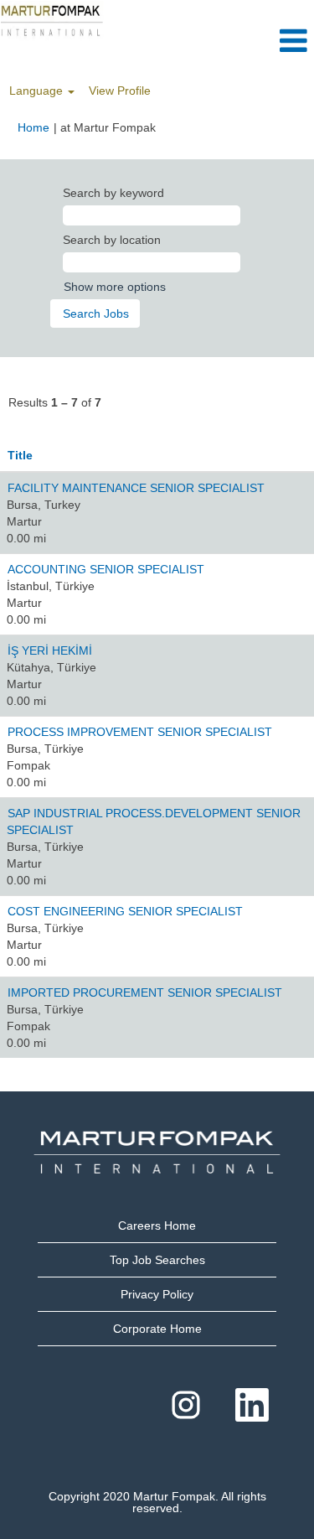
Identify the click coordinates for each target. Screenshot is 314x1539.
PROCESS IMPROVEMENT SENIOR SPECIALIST (140, 731)
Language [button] (37, 90)
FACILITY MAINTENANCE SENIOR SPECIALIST (136, 488)
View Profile (120, 90)
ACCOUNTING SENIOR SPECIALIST (106, 569)
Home (33, 127)
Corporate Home (157, 1328)
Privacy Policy (157, 1294)
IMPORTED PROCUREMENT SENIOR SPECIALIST (145, 992)
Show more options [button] (115, 286)
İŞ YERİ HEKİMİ (50, 650)
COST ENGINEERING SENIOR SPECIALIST (125, 911)
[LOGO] (52, 21)
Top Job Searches (157, 1260)
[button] (261, 41)
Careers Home (157, 1225)
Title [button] (20, 455)
